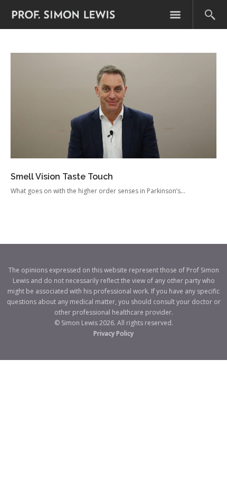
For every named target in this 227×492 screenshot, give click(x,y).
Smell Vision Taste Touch (62, 177)
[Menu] (175, 15)
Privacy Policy (113, 333)
